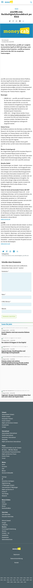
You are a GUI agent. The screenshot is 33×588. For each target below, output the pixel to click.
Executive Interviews (7, 516)
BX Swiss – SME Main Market (10, 450)
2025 (5, 577)
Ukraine (4, 531)
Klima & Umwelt (6, 520)
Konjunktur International (9, 437)
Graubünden (5, 425)
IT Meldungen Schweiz (8, 485)
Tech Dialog (5, 493)
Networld (4, 496)
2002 (21, 582)
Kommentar (5, 271)
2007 (31, 580)
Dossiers (4, 527)
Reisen (4, 506)
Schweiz (4, 412)
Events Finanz (6, 456)
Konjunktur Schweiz (7, 418)
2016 (1, 580)
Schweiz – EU (5, 533)
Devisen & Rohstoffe (7, 473)
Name (4, 294)
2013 (11, 580)
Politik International (7, 435)
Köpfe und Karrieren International (11, 441)
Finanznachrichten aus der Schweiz (11, 448)
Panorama (4, 439)
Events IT (4, 491)
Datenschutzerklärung (16, 558)
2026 (1, 577)
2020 (21, 577)
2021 (18, 577)
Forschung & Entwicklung (9, 529)
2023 (11, 577)
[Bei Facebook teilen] (13, 21)
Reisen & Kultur (6, 500)
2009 (24, 580)
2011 (17, 580)
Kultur (3, 502)
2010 (21, 580)
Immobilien (5, 535)
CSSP (3, 255)
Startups (4, 477)
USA (3, 468)
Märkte (4, 462)
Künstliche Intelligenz (8, 481)
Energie (4, 522)
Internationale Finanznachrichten (11, 452)
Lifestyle (4, 504)
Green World (8, 255)
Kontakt (16, 562)
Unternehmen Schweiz (8, 414)
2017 (31, 577)
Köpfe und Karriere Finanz (9, 454)
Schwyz (4, 427)
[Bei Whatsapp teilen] (16, 21)
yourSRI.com (26, 255)
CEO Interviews (6, 514)
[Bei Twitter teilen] (10, 21)
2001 (25, 582)
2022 (15, 577)
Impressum (16, 554)
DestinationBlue (6, 508)
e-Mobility (5, 525)
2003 (18, 582)
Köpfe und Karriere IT (8, 489)
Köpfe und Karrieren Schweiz (10, 423)
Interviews (5, 512)
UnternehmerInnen (7, 539)
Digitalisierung (6, 483)
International (5, 431)
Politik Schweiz (6, 416)
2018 (28, 577)
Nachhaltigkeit (18, 255)
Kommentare (5, 537)
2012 (14, 580)
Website (4, 308)
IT (2, 479)
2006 (8, 582)
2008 (27, 580)
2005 (11, 582)
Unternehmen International (9, 433)
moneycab (6, 40)
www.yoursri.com (5, 244)
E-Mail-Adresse (6, 301)
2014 (8, 580)
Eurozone (4, 466)
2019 (24, 577)
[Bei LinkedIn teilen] (20, 21)
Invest (16, 9)
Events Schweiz (6, 421)
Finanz (3, 445)
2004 (15, 582)
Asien (3, 464)
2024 (8, 577)
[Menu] (2, 2)
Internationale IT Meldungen (10, 487)
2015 (5, 580)
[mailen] (23, 21)
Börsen (4, 471)
